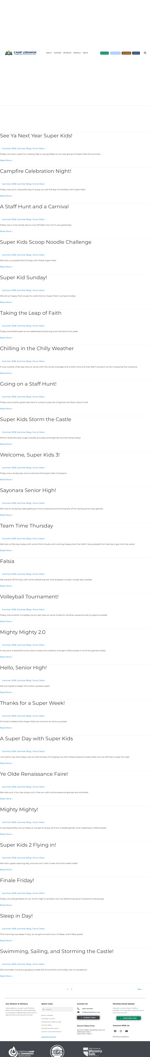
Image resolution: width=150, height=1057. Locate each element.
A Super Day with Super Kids (36, 738)
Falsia (7, 561)
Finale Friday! (17, 880)
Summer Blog (24, 148)
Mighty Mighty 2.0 (23, 632)
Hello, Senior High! (23, 667)
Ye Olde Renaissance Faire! (34, 774)
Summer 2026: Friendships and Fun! (91, 1030)
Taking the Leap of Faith (31, 313)
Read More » (6, 160)
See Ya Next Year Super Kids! (36, 136)
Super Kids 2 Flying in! (28, 845)
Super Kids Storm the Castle (35, 419)
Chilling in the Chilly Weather (37, 348)
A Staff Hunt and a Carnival (34, 206)
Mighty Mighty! (19, 809)
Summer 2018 (9, 148)
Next (140, 989)
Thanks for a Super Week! (32, 703)
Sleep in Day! (16, 916)
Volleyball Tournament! (29, 597)
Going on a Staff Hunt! (28, 384)
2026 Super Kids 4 (84, 1032)
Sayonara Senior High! (28, 490)
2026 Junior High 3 (84, 1034)
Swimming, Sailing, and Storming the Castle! (56, 951)
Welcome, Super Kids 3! (30, 455)
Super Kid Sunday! (23, 277)
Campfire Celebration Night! (35, 171)
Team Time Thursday (26, 526)
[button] (145, 53)
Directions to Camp (48, 1037)
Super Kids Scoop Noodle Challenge (45, 242)
